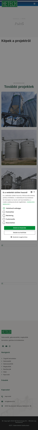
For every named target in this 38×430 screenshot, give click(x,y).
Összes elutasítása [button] (19, 233)
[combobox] (31, 192)
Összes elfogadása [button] (19, 228)
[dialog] (19, 215)
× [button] (34, 192)
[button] (19, 237)
